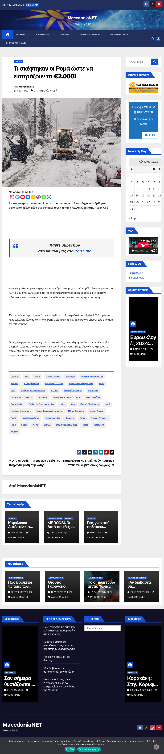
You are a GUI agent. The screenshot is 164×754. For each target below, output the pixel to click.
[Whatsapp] (43, 197)
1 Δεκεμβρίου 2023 (144, 349)
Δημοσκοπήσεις (16, 42)
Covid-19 (15, 377)
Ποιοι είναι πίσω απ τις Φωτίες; (101, 584)
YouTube (83, 251)
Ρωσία (24, 425)
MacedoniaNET (82, 17)
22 (159, 195)
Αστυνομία (70, 377)
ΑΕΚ (27, 377)
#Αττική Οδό (41, 90)
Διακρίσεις (132, 673)
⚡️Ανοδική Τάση (55, 518)
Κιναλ (107, 404)
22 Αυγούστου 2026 (22, 592)
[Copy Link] (33, 197)
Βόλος (101, 384)
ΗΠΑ (78, 397)
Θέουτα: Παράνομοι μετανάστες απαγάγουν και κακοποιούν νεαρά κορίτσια (59, 645)
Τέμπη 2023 (98, 425)
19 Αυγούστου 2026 (61, 592)
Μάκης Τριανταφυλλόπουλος (50, 411)
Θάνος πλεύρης (93, 397)
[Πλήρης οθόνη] (155, 250)
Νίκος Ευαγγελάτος (30, 418)
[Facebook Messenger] (28, 197)
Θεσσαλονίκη (17, 404)
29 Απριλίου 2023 (17, 690)
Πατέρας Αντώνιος (99, 418)
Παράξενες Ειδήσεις (137, 578)
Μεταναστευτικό (56, 578)
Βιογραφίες (10, 673)
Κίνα (73, 404)
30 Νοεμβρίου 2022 (141, 690)
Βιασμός (14, 384)
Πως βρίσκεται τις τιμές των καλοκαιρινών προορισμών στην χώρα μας (59, 630)
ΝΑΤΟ (13, 418)
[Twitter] (17, 197)
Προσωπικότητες (90, 34)
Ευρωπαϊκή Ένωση (62, 397)
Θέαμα (65, 34)
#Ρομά (53, 90)
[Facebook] (49, 197)
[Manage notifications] (156, 747)
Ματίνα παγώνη (97, 411)
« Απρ (132, 218)
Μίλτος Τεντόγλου (76, 411)
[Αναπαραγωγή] (133, 250)
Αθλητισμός (44, 34)
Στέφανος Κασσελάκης (66, 425)
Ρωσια (35, 425)
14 (154, 189)
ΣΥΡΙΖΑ (47, 425)
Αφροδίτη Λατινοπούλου (92, 377)
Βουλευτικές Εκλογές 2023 (81, 384)
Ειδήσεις (22, 34)
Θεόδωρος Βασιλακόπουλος (41, 404)
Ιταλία (62, 404)
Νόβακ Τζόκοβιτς (52, 418)
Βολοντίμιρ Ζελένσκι (54, 384)
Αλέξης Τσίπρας (53, 377)
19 (142, 195)
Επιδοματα (42, 397)
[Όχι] (160, 745)
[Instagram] (12, 197)
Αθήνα (37, 377)
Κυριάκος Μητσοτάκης (21, 411)
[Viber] (38, 197)
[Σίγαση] (152, 250)
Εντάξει (70, 749)
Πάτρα (82, 418)
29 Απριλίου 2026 (140, 592)
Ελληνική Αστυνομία (73, 390)
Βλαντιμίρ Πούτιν (31, 384)
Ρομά (13, 425)
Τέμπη (85, 425)
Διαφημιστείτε (119, 34)
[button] (153, 38)
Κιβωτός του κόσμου (89, 404)
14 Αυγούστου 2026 (101, 592)
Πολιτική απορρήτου (89, 749)
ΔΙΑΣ (13, 390)
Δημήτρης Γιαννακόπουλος (33, 390)
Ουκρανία (70, 418)
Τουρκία (14, 432)
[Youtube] (22, 197)
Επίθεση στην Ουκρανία (21, 397)
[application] (143, 245)
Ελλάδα (54, 390)
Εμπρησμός (93, 390)
